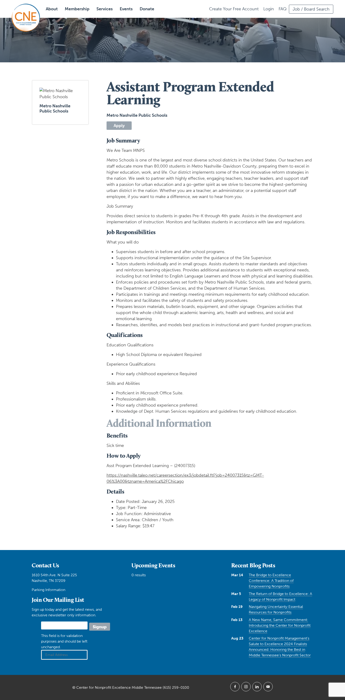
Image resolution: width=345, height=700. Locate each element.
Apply (119, 125)
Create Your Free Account (234, 8)
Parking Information (48, 590)
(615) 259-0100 (176, 687)
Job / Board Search (311, 9)
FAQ (283, 8)
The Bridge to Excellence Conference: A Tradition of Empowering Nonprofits (271, 580)
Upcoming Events (153, 565)
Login (268, 8)
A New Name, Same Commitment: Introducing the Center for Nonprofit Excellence (279, 625)
